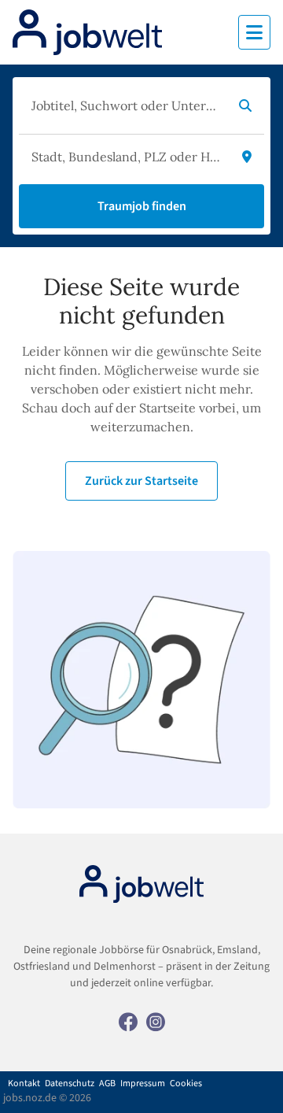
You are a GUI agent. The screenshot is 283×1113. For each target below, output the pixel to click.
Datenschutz (69, 1084)
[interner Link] (87, 32)
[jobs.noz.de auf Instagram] (155, 1021)
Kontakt (24, 1084)
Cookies (186, 1084)
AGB (107, 1084)
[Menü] (254, 32)
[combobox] (125, 105)
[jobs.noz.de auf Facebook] (128, 1021)
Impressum (142, 1084)
